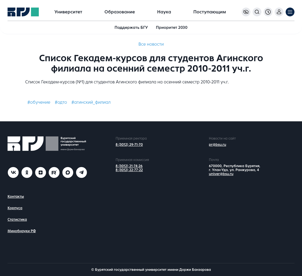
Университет (68, 12)
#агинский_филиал (91, 102)
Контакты (16, 196)
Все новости (151, 44)
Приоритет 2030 (171, 27)
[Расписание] (268, 12)
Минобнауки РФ (22, 231)
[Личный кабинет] (279, 12)
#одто (61, 102)
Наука (164, 12)
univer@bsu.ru (221, 174)
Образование (119, 12)
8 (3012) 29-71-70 (129, 144)
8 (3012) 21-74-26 (129, 166)
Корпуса (15, 208)
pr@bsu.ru (217, 144)
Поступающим (209, 12)
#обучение (38, 102)
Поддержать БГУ (131, 27)
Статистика (17, 219)
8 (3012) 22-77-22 (129, 170)
